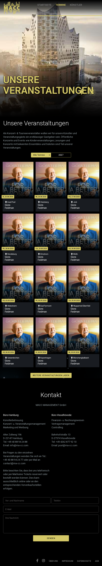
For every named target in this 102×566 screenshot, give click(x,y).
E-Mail (8, 509)
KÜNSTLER (76, 4)
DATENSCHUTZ (84, 561)
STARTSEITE (44, 4)
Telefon (57, 500)
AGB (97, 561)
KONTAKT (42, 12)
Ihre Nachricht (11, 517)
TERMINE (61, 4)
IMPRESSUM (67, 561)
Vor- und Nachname (14, 500)
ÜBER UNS (53, 561)
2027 (61, 155)
